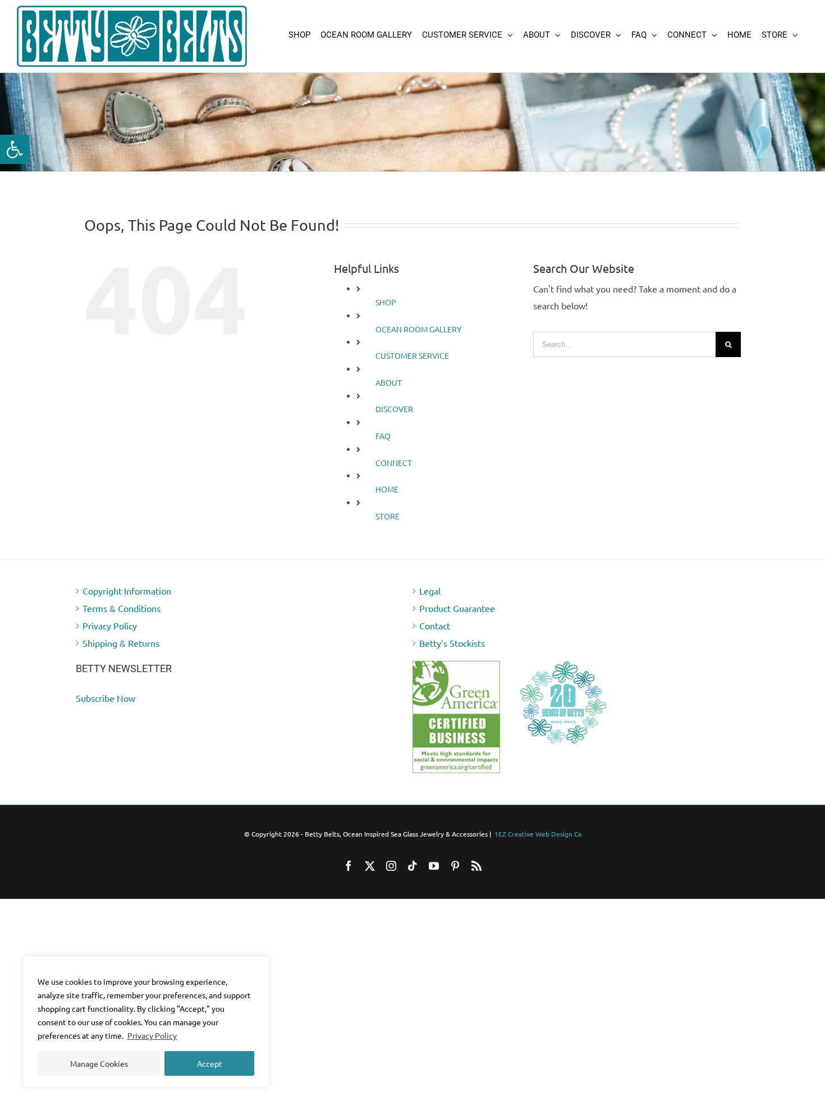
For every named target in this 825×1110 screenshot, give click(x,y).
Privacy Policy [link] (152, 1035)
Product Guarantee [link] (457, 608)
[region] (145, 1022)
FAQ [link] (383, 436)
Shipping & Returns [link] (120, 642)
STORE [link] (387, 516)
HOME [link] (386, 489)
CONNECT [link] (393, 463)
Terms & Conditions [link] (121, 608)
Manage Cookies (99, 1063)
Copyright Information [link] (126, 590)
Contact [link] (434, 625)
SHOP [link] (385, 302)
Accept (209, 1063)
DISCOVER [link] (394, 409)
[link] (14, 149)
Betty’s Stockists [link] (452, 642)
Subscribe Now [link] (105, 698)
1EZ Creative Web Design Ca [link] (537, 833)
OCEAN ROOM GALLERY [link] (418, 329)
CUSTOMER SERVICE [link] (412, 355)
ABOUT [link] (388, 382)
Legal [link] (430, 590)
